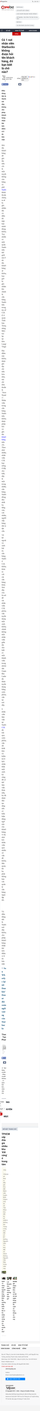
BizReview (20, 7)
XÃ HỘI (8, 30)
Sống (19, 78)
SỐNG (16, 34)
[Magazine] (3, 1)
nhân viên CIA (3, 1091)
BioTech (19, 22)
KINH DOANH (33, 30)
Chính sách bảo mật (7, 1366)
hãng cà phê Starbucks (5, 1076)
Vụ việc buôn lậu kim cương (25, 25)
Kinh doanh (5, 1348)
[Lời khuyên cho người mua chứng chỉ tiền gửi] (9, 1278)
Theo (4, 1047)
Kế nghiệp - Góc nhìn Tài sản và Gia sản (27, 18)
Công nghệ (16, 1348)
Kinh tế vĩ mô (23, 1345)
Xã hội (13, 1345)
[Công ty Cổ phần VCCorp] (11, 1387)
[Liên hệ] (19, 84)
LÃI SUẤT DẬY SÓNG (23, 10)
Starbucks (5, 190)
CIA (3, 727)
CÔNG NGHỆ (6, 34)
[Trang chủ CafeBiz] (2, 30)
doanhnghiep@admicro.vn (16, 1375)
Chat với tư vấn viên (14, 1379)
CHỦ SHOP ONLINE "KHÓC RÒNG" (27, 14)
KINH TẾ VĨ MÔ (19, 30)
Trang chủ (5, 1345)
